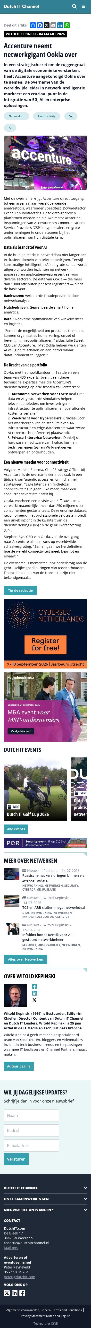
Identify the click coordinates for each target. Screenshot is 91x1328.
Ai (10, 128)
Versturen (16, 1159)
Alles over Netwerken (25, 959)
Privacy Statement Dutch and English (45, 1316)
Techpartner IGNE (45, 1323)
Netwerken (17, 116)
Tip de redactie (20, 590)
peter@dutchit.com (19, 1277)
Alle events (16, 829)
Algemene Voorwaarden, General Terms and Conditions (44, 1310)
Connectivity (47, 116)
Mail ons (11, 1247)
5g (71, 116)
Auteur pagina (19, 1066)
